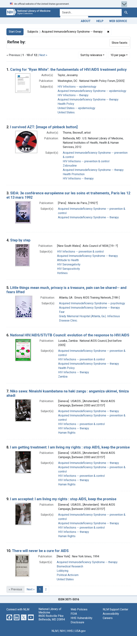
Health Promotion (74, 174)
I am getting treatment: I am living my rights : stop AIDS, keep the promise (70, 447)
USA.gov (80, 631)
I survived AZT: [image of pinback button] (44, 127)
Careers (108, 618)
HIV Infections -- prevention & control (86, 161)
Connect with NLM (17, 609)
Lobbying (62, 570)
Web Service (118, 21)
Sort (91, 55)
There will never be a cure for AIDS (40, 551)
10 (117, 55)
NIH (62, 631)
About (86, 21)
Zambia (62, 376)
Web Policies (79, 609)
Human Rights (66, 432)
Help (99, 21)
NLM (55, 631)
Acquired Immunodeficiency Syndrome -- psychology (92, 303)
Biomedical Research (70, 566)
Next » (43, 55)
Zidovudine (70, 165)
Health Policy (66, 103)
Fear (62, 312)
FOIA (74, 613)
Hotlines (62, 273)
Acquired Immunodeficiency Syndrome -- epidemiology (92, 91)
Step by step (20, 240)
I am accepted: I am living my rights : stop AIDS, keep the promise (63, 499)
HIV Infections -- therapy (73, 95)
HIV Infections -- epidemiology (77, 86)
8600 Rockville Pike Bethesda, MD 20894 (52, 617)
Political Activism (67, 575)
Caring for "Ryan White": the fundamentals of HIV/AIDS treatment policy (68, 69)
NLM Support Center (115, 609)
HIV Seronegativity (68, 264)
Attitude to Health (68, 260)
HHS (70, 631)
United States (65, 579)
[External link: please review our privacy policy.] (9, 617)
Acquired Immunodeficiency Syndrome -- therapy (88, 99)
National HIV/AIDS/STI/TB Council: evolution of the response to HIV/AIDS (69, 335)
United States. (66, 112)
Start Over (15, 31)
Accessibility (111, 613)
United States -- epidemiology (76, 108)
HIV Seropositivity (68, 268)
